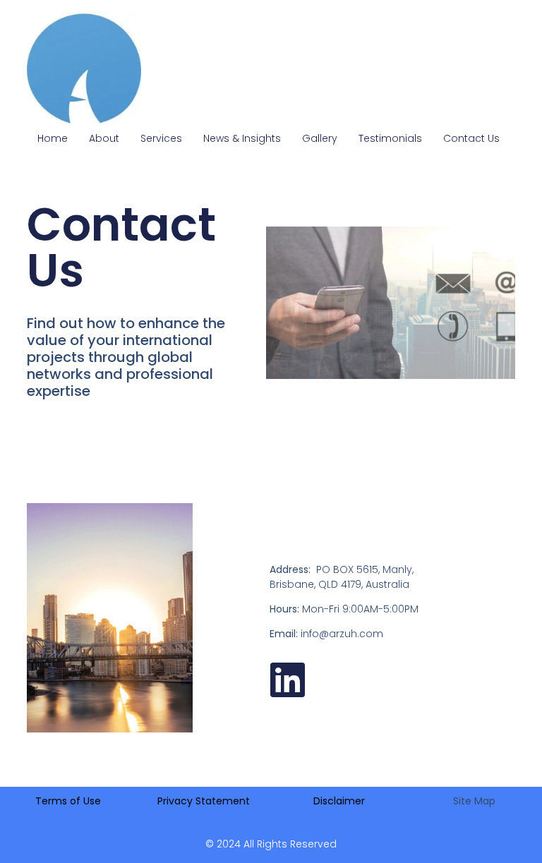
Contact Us (471, 138)
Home (52, 138)
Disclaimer (339, 801)
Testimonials (390, 138)
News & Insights (242, 138)
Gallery (319, 138)
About (104, 138)
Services (161, 138)
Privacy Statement (203, 801)
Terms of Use (68, 801)
